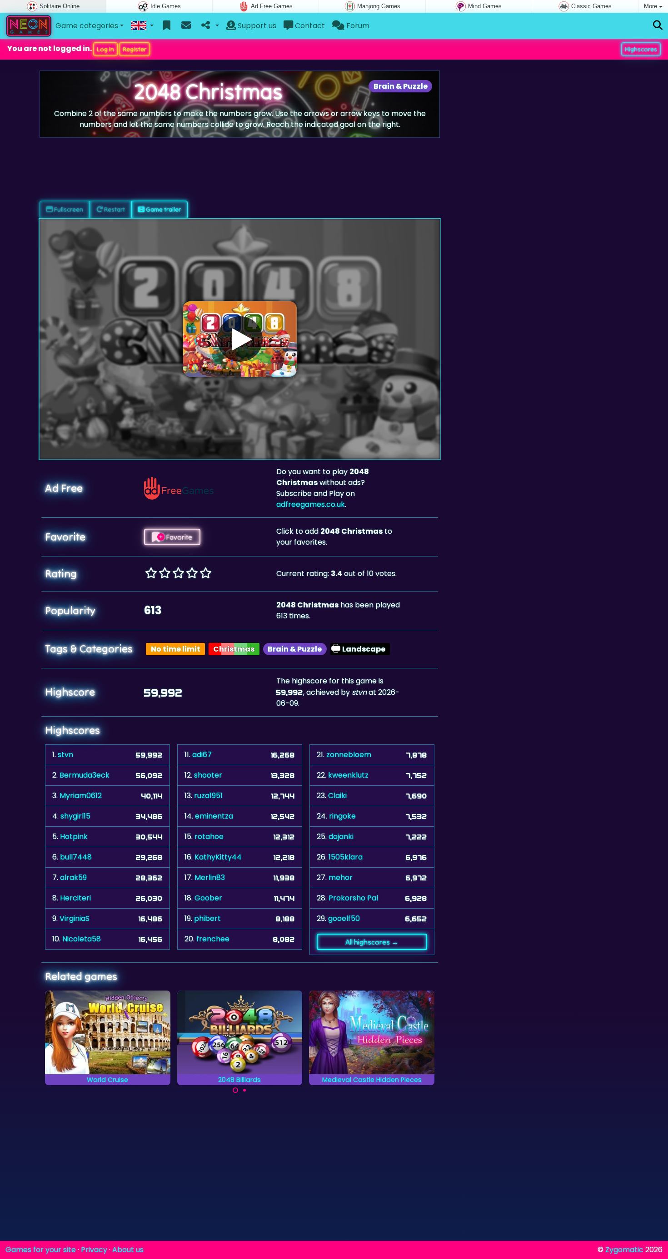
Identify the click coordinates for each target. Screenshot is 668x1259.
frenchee (212, 939)
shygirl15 (75, 816)
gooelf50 (344, 918)
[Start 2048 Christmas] (240, 339)
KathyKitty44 (218, 857)
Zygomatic (624, 1249)
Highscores (641, 49)
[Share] (209, 26)
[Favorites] (167, 26)
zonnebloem (348, 754)
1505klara (346, 857)
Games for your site (40, 1249)
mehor (341, 877)
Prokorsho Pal (353, 898)
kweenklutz (348, 775)
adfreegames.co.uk (310, 504)
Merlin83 (209, 877)
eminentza (214, 816)
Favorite (178, 536)
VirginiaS (75, 918)
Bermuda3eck (85, 775)
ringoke (342, 816)
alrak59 (73, 877)
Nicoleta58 (81, 939)
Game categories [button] (86, 25)
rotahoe (209, 836)
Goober (208, 898)
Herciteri (75, 898)
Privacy (94, 1249)
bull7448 (76, 857)
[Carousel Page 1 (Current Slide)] (235, 1090)
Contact (309, 25)
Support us (256, 25)
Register (134, 49)
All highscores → (372, 941)
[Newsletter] (186, 26)
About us (128, 1249)
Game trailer (163, 209)
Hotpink (74, 836)
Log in (105, 49)
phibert (207, 918)
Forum (356, 25)
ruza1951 (208, 795)
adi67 (202, 754)
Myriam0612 (81, 795)
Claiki (337, 795)
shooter (208, 775)
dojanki (341, 836)
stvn (65, 754)
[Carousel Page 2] (244, 1090)
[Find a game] (658, 25)
